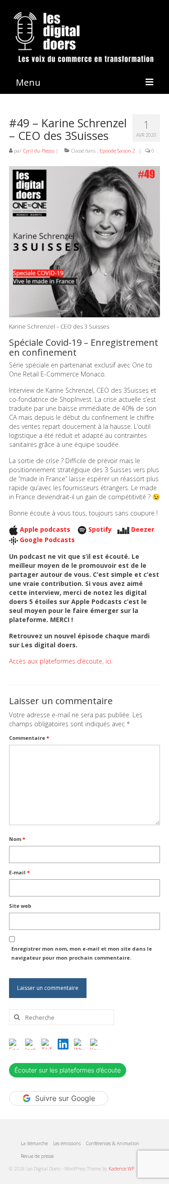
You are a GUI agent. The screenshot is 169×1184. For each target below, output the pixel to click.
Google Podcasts (47, 539)
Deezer (142, 529)
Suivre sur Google (65, 1098)
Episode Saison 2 (117, 150)
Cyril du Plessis (39, 150)
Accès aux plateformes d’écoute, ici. (61, 661)
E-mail (19, 872)
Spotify (100, 529)
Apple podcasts (46, 529)
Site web (20, 905)
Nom (17, 839)
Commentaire (29, 737)
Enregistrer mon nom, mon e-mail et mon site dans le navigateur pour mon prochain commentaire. (81, 953)
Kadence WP (121, 1168)
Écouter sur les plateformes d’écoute (67, 1070)
